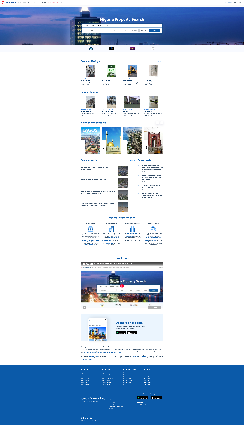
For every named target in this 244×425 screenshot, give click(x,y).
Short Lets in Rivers (127, 384)
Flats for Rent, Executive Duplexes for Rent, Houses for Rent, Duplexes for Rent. (111, 239)
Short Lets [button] (30, 2)
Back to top (159, 418)
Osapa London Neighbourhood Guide (94, 179)
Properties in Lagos (85, 373)
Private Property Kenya (142, 406)
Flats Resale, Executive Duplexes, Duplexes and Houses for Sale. (90, 240)
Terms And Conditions (114, 403)
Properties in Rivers (85, 376)
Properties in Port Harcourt (108, 382)
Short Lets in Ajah (127, 378)
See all (159, 61)
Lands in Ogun (147, 378)
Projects (35, 2)
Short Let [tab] (100, 25)
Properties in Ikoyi (106, 376)
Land (108, 25)
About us (111, 397)
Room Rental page (109, 243)
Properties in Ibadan (106, 380)
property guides (144, 356)
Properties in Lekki (106, 375)
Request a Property (53, 2)
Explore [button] (61, 2)
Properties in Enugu (85, 384)
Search (154, 30)
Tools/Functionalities (113, 401)
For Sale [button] (19, 2)
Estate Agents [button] (43, 2)
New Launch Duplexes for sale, (133, 235)
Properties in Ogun (85, 380)
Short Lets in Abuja (127, 382)
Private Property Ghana (142, 404)
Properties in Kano (85, 378)
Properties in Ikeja (106, 373)
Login (240, 2)
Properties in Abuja (85, 375)
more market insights (101, 358)
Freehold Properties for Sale (89, 244)
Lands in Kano (147, 384)
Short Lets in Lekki (127, 375)
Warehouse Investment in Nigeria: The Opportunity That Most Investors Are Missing (152, 167)
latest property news (93, 356)
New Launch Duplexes (132, 233)
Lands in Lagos (147, 373)
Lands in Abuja (147, 375)
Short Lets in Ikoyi (127, 376)
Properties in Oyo (85, 382)
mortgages (135, 356)
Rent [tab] (93, 25)
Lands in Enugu (147, 380)
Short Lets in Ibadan (127, 380)
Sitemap (111, 408)
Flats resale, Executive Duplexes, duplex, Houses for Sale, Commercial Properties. (103, 352)
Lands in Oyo (147, 376)
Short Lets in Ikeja (127, 373)
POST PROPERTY (228, 2)
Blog (110, 399)
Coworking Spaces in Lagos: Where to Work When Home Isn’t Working (152, 177)
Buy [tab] (87, 25)
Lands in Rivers (147, 382)
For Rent (24, 2)
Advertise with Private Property (116, 406)
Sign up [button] (235, 2)
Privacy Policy (112, 404)
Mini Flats (153, 240)
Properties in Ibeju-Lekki (107, 378)
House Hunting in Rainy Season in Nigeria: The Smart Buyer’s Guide (152, 195)
